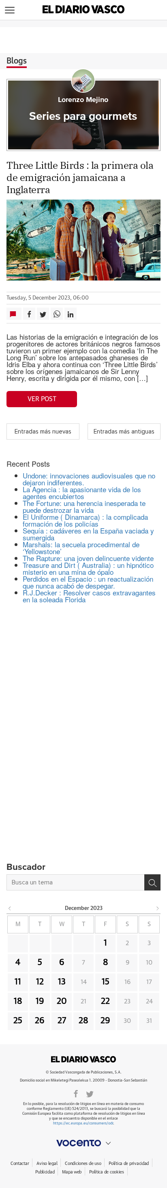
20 (62, 1001)
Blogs (16, 61)
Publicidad (44, 1172)
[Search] (152, 882)
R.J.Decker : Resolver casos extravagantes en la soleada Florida (89, 595)
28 (83, 1021)
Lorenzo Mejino (83, 100)
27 (62, 1021)
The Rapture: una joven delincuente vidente (88, 558)
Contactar (20, 1163)
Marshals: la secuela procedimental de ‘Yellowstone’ (81, 547)
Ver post (42, 399)
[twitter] (89, 1093)
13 (62, 982)
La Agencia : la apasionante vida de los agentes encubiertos (82, 492)
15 (105, 982)
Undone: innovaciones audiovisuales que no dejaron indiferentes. (89, 478)
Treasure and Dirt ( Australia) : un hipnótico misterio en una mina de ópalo (88, 568)
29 (105, 1021)
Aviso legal (46, 1163)
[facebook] (76, 1093)
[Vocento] (83, 1143)
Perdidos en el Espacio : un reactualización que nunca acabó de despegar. (88, 582)
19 (40, 1001)
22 (105, 1001)
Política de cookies (106, 1172)
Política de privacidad (129, 1163)
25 (17, 1021)
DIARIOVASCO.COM (83, 1059)
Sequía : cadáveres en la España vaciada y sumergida (88, 533)
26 (40, 1021)
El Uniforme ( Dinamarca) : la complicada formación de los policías (85, 520)
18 (18, 1001)
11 (18, 982)
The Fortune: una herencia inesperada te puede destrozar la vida (84, 506)
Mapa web (71, 1172)
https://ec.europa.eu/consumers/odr (83, 1123)
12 (40, 982)
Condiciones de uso (83, 1163)
